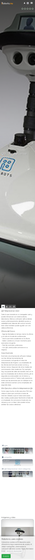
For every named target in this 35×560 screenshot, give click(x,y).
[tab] (3, 306)
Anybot (6, 460)
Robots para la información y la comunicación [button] (16, 473)
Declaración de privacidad (14, 551)
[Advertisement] (17, 425)
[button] (32, 3)
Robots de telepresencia (13, 449)
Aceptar (6, 556)
